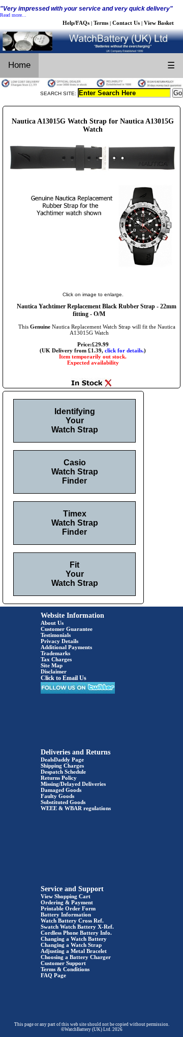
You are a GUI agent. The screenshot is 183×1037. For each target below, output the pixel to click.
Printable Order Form (68, 908)
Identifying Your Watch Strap (74, 420)
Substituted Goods (63, 802)
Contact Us (126, 23)
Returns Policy (59, 778)
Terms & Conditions (65, 969)
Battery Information (66, 914)
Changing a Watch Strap (71, 945)
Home (19, 65)
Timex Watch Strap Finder (74, 522)
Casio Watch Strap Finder (74, 471)
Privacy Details (59, 641)
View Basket (159, 23)
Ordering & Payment (67, 902)
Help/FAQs (76, 23)
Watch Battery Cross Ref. (72, 921)
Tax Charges (56, 659)
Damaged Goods (61, 790)
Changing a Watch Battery (74, 939)
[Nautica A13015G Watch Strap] (92, 284)
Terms (101, 23)
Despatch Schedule (63, 772)
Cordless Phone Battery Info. (76, 933)
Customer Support (63, 963)
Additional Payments (66, 647)
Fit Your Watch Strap (74, 574)
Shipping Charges (62, 766)
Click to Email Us (63, 678)
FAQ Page (53, 975)
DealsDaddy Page (62, 759)
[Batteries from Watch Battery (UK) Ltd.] (91, 51)
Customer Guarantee (67, 629)
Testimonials (56, 635)
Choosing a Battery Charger (76, 957)
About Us (52, 623)
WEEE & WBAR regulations (76, 808)
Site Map (52, 665)
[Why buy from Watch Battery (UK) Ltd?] (91, 86)
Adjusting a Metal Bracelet (74, 951)
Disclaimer (54, 671)
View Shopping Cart (65, 896)
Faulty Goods (57, 796)
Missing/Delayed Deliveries (73, 784)
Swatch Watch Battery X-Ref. (77, 927)
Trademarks (55, 653)
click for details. (124, 350)
